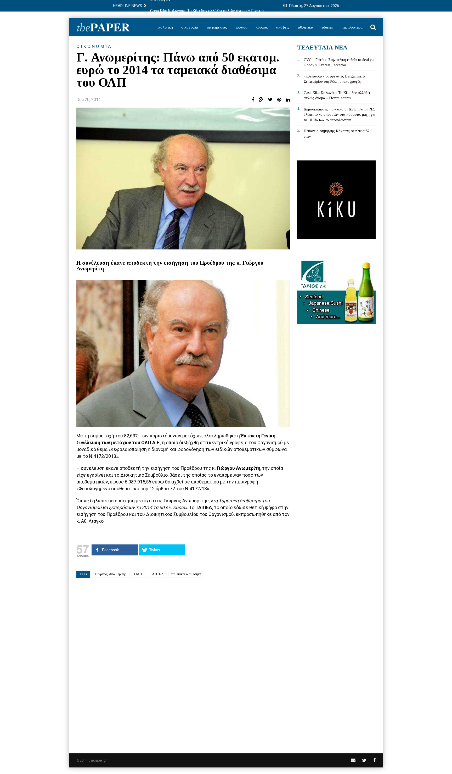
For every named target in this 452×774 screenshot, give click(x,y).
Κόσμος (262, 27)
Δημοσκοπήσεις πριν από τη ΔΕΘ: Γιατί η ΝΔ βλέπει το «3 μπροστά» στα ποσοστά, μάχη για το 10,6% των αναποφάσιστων (339, 114)
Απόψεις (283, 27)
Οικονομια (94, 46)
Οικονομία (189, 27)
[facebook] (374, 760)
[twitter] (364, 760)
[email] (353, 760)
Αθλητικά (305, 27)
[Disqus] (183, 670)
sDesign (327, 27)
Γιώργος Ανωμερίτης (111, 574)
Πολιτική (165, 27)
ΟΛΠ (138, 574)
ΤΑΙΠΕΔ (157, 574)
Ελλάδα (241, 27)
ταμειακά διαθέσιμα (186, 574)
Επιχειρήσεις (216, 27)
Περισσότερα (352, 27)
